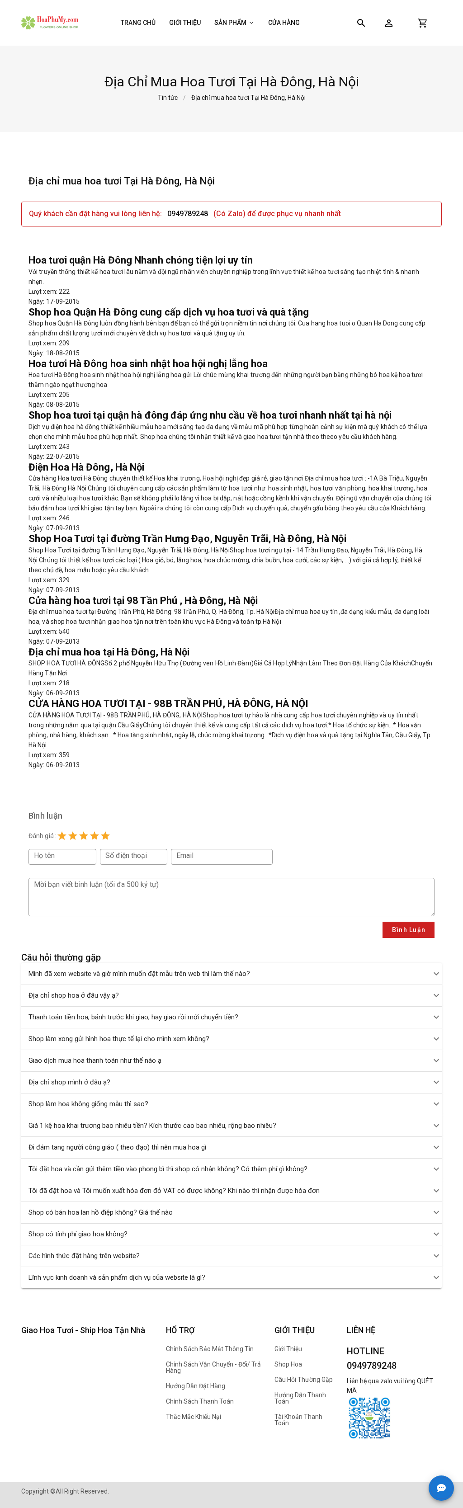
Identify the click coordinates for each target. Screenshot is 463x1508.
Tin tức (168, 97)
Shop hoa (288, 1364)
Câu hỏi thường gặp (303, 1379)
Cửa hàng (284, 22)
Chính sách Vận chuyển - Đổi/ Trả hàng (213, 1367)
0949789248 (187, 213)
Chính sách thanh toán (200, 1401)
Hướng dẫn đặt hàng (195, 1386)
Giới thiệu (185, 22)
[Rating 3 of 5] (83, 835)
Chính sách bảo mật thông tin (210, 1349)
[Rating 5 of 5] (105, 835)
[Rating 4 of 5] (94, 835)
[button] (389, 23)
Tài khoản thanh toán (298, 1420)
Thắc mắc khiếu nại (193, 1417)
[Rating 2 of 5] (72, 835)
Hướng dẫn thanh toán (300, 1398)
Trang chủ (138, 22)
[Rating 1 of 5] (62, 835)
